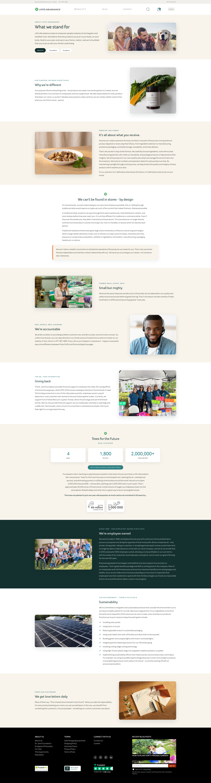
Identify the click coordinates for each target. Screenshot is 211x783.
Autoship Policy (70, 746)
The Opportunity (42, 751)
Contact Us (98, 740)
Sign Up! (172, 766)
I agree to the (143, 769)
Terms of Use (147, 769)
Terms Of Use (69, 751)
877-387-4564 (63, 2)
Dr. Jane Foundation (43, 743)
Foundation (53, 50)
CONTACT (127, 9)
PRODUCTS (79, 9)
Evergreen (66, 50)
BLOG (104, 9)
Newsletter (39, 754)
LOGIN (171, 9)
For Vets (38, 749)
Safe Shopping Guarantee (74, 740)
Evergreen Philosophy (44, 746)
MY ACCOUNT (171, 2)
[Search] (148, 9)
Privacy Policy (69, 749)
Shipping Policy (70, 743)
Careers (97, 743)
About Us (40, 50)
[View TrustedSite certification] (41, 768)
